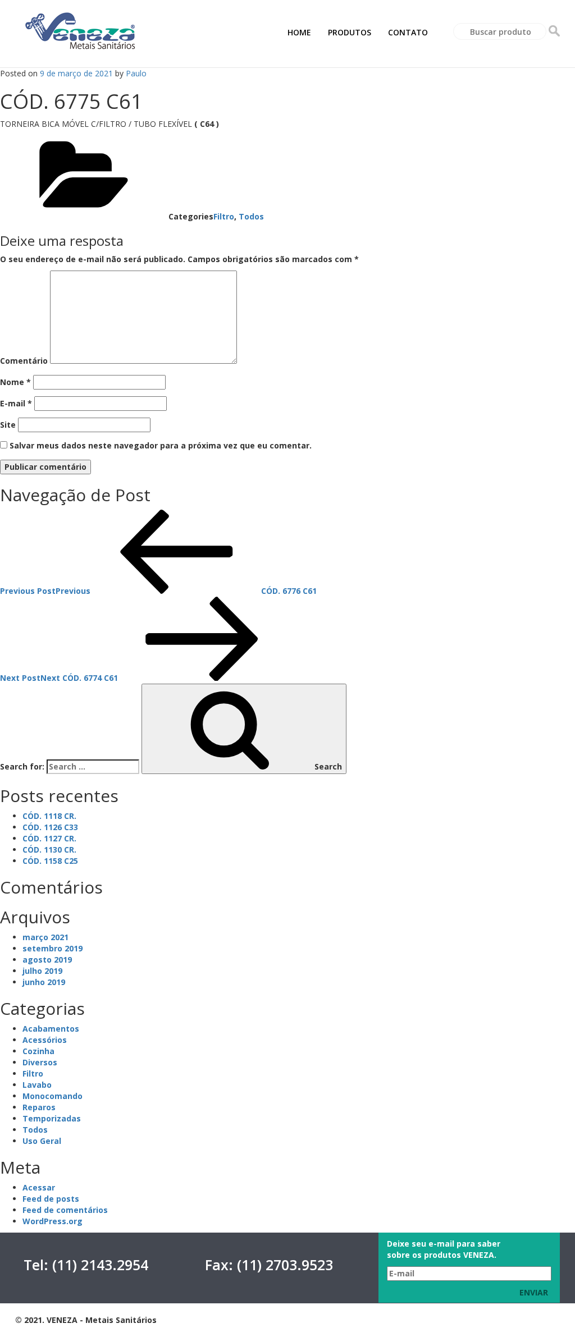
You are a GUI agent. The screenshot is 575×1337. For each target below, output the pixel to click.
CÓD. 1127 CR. (49, 838)
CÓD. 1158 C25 (50, 860)
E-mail (16, 403)
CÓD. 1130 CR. (49, 849)
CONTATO (408, 32)
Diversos (39, 1062)
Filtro (223, 216)
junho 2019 (43, 982)
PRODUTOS (349, 32)
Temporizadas (51, 1118)
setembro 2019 (52, 948)
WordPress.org (52, 1221)
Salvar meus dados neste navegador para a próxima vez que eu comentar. (161, 445)
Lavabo (37, 1084)
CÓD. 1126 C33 (50, 827)
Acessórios (44, 1039)
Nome (15, 382)
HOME (299, 32)
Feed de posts (50, 1198)
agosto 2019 (47, 959)
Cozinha (38, 1051)
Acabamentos (50, 1028)
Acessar (38, 1187)
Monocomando (52, 1096)
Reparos (39, 1107)
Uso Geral (41, 1140)
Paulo (136, 73)
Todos (251, 216)
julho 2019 (42, 970)
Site (8, 424)
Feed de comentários (65, 1210)
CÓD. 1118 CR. (49, 816)
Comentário (24, 360)
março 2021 (45, 937)
